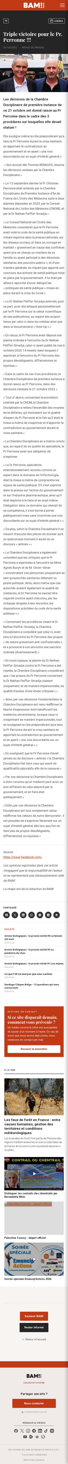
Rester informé (34, 1327)
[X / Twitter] (22, 1431)
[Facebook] (6, 915)
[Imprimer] (56, 915)
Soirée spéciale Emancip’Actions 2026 (27, 1278)
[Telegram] (40, 915)
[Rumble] (31, 1437)
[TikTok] (46, 1431)
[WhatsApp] (31, 915)
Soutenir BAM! (34, 1316)
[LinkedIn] (23, 915)
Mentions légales (34, 1460)
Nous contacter (34, 1403)
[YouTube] (25, 1437)
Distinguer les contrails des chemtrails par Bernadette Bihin (30, 1195)
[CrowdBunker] (37, 1437)
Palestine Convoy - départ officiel (25, 1237)
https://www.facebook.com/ (22, 857)
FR (6, 21)
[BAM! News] (34, 5)
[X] (15, 915)
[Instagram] (28, 1431)
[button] (62, 5)
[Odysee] (43, 1437)
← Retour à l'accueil (34, 1339)
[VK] (48, 915)
